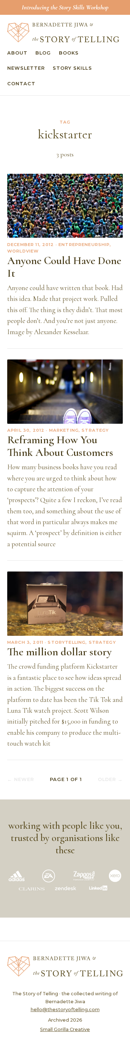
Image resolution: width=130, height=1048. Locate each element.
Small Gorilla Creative (65, 1029)
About (17, 53)
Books (69, 53)
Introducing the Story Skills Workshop (65, 7)
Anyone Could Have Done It (64, 267)
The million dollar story (59, 652)
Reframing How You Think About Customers (60, 446)
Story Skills (72, 68)
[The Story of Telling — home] (63, 32)
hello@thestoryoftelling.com (65, 1009)
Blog (43, 53)
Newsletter (26, 68)
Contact (21, 83)
